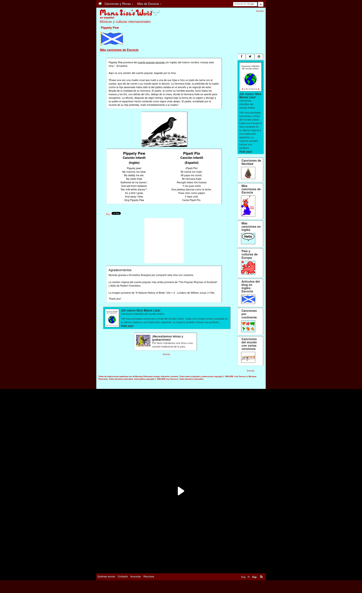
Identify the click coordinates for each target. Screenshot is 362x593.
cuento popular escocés (151, 62)
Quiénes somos (106, 576)
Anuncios (135, 576)
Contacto (123, 576)
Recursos (148, 576)
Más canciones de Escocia (119, 49)
